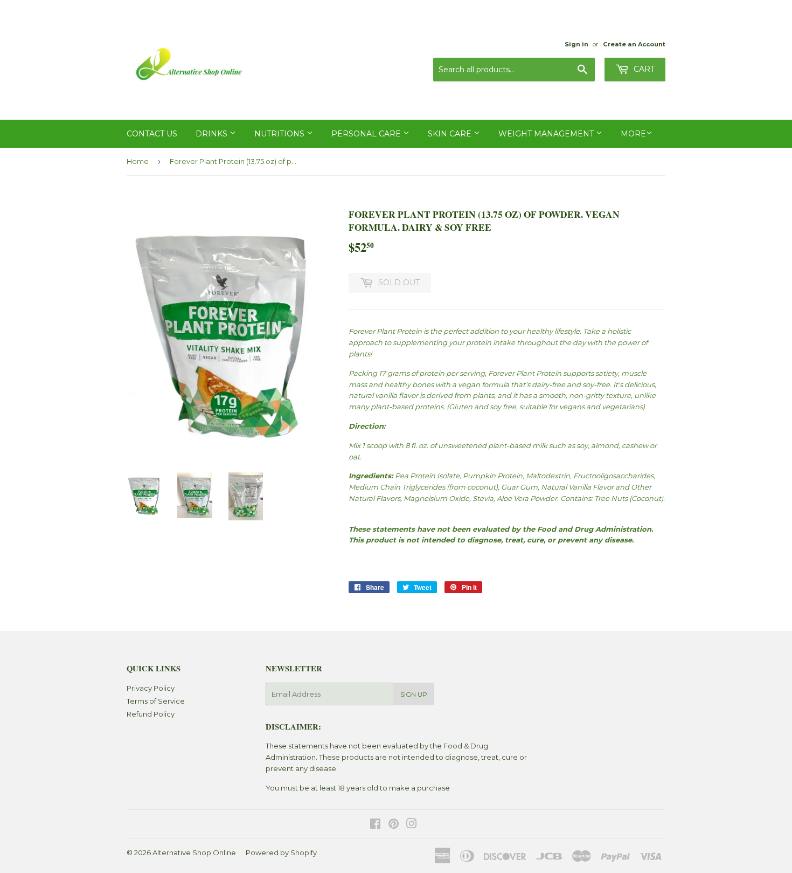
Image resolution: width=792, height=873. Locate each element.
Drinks (213, 134)
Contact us (152, 134)
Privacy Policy (151, 688)
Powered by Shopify (281, 852)
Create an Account (634, 44)
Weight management (547, 134)
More (633, 134)
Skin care (451, 134)
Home (138, 161)
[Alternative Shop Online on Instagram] (411, 825)
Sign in (576, 44)
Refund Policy (151, 714)
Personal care (367, 134)
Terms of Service (156, 701)
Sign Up (413, 694)
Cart (643, 69)
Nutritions (280, 134)
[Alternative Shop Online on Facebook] (375, 825)
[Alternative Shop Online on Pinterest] (393, 825)
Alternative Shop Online (194, 852)
